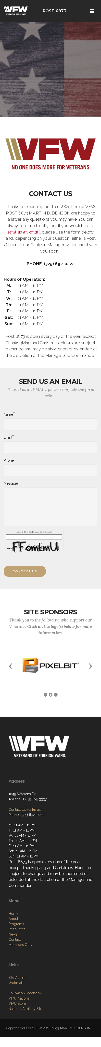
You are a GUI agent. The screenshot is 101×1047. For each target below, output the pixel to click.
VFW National (19, 998)
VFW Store (17, 1003)
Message (11, 483)
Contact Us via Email (25, 810)
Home (13, 914)
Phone (9, 460)
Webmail (16, 983)
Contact (15, 939)
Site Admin (17, 978)
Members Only (20, 945)
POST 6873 (54, 11)
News (13, 934)
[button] (10, 666)
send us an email (24, 232)
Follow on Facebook (25, 993)
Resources (17, 929)
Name (8, 414)
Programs (16, 924)
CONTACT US (25, 571)
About (13, 919)
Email (8, 437)
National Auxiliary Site (25, 1009)
